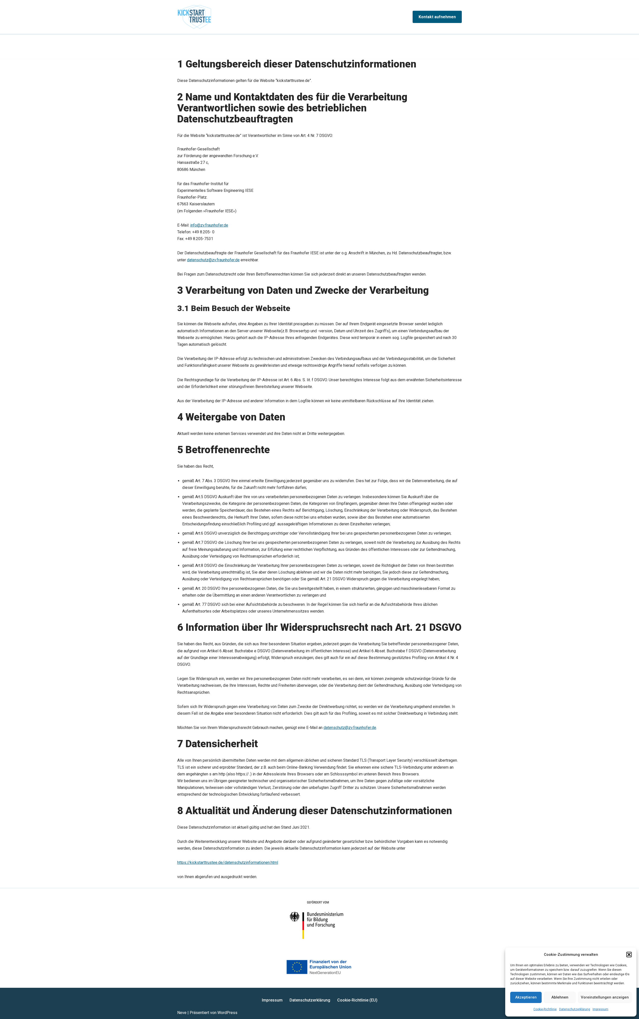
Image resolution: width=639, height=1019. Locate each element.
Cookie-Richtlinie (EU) (357, 1000)
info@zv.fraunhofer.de (209, 225)
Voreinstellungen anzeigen (605, 997)
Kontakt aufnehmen (437, 16)
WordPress (227, 1012)
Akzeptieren (526, 997)
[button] (629, 954)
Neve (181, 1012)
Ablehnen (559, 997)
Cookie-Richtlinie (545, 1009)
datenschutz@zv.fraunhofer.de (213, 260)
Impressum (600, 1009)
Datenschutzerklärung (574, 1009)
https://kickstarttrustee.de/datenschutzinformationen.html (227, 862)
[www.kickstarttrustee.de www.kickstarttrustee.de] (194, 16)
